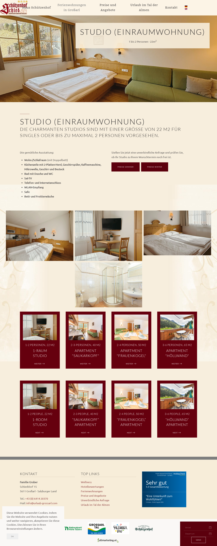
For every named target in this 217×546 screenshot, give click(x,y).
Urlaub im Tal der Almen (95, 504)
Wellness (86, 482)
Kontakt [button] (171, 8)
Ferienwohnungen (92, 491)
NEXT (37, 433)
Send (198, 540)
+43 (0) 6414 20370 (36, 498)
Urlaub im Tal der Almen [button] (144, 7)
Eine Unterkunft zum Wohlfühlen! (159, 497)
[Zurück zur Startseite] (15, 7)
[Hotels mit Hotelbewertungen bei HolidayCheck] (179, 474)
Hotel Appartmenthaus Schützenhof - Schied (163, 474)
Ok (12, 536)
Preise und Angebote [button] (108, 7)
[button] (39, 236)
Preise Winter (154, 167)
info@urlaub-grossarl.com (41, 503)
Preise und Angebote (93, 495)
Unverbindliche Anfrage (95, 500)
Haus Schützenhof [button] (36, 8)
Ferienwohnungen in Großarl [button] (72, 7)
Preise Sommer (126, 167)
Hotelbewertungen (92, 486)
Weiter (37, 364)
